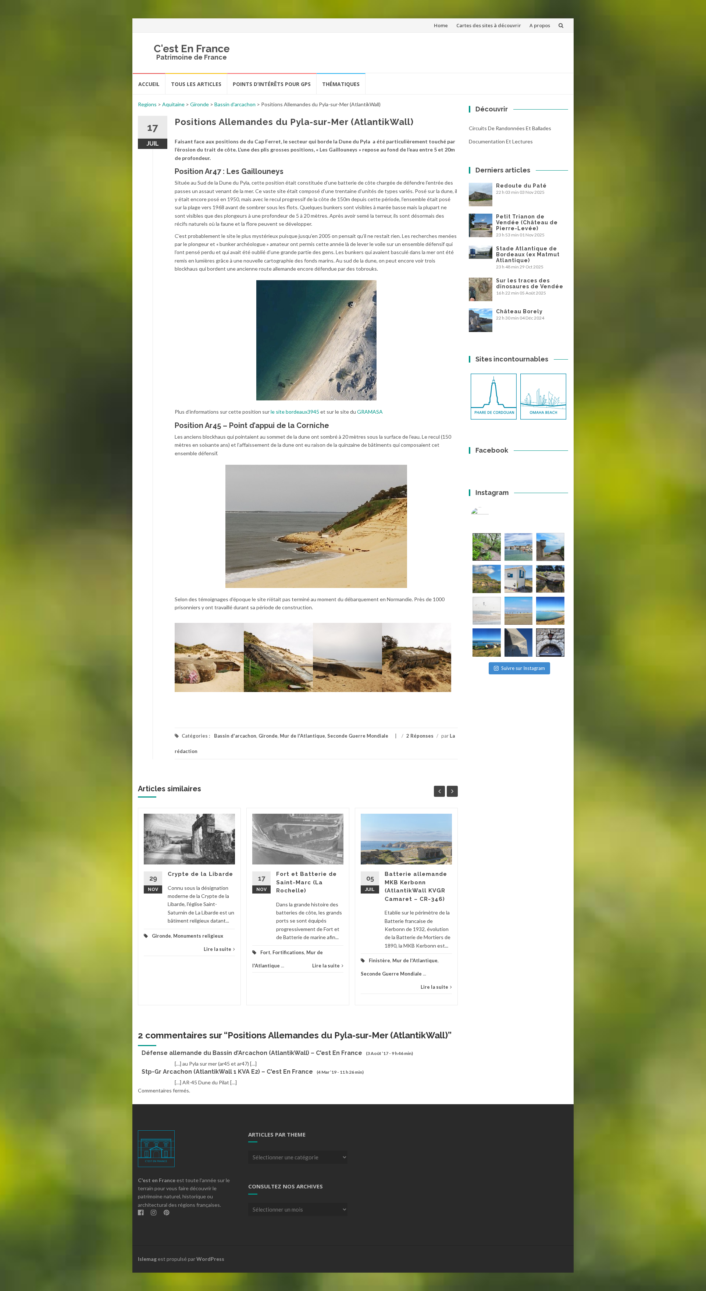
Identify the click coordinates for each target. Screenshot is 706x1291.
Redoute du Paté (521, 186)
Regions (147, 104)
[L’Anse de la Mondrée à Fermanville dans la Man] (550, 611)
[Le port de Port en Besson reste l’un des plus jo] (487, 642)
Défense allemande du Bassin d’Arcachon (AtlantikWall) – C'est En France (252, 1052)
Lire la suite (217, 949)
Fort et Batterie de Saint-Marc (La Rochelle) (306, 882)
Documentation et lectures (501, 141)
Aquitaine (173, 104)
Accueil (149, 84)
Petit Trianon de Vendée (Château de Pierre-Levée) (527, 222)
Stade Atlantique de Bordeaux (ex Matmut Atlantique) (528, 254)
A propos (540, 25)
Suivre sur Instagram (523, 668)
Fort (265, 952)
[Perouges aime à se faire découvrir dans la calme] (550, 642)
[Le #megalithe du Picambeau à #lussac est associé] (487, 547)
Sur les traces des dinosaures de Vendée (529, 283)
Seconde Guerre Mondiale (357, 736)
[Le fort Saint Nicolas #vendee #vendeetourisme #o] (550, 547)
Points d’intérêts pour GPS (272, 84)
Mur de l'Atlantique (302, 736)
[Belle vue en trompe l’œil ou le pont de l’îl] (518, 611)
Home (441, 25)
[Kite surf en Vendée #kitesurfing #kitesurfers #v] (487, 611)
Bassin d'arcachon (235, 104)
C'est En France (192, 49)
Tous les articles (196, 84)
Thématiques (341, 84)
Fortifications (288, 952)
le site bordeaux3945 (295, 412)
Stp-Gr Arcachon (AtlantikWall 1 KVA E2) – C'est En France (227, 1071)
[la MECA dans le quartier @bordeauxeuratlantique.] (518, 642)
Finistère (379, 960)
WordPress (210, 1259)
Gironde (199, 104)
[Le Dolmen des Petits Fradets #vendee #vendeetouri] (550, 579)
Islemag (147, 1259)
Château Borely (519, 311)
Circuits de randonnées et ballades (510, 128)
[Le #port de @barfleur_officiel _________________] (518, 547)
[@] (491, 516)
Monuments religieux (198, 936)
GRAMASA (369, 412)
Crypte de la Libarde (200, 874)
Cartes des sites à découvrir (488, 25)
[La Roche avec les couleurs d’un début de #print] (487, 579)
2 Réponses (420, 736)
